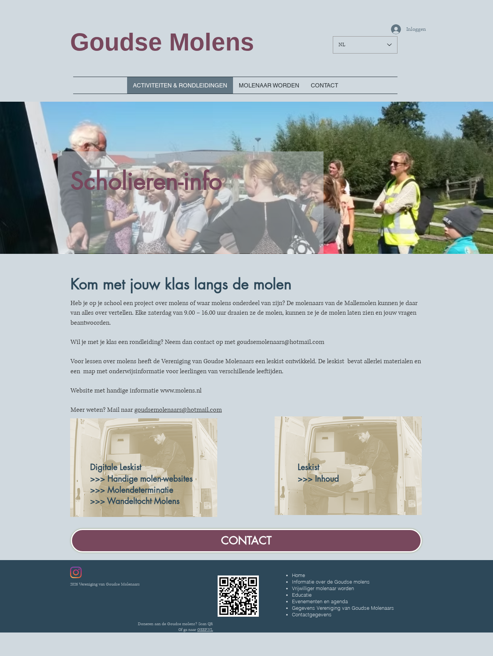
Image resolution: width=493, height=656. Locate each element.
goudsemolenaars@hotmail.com (280, 342)
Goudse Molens (162, 42)
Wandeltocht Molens (143, 501)
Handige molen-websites (150, 478)
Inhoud (327, 478)
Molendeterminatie (140, 490)
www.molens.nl (180, 390)
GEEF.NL (205, 630)
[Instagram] (76, 572)
